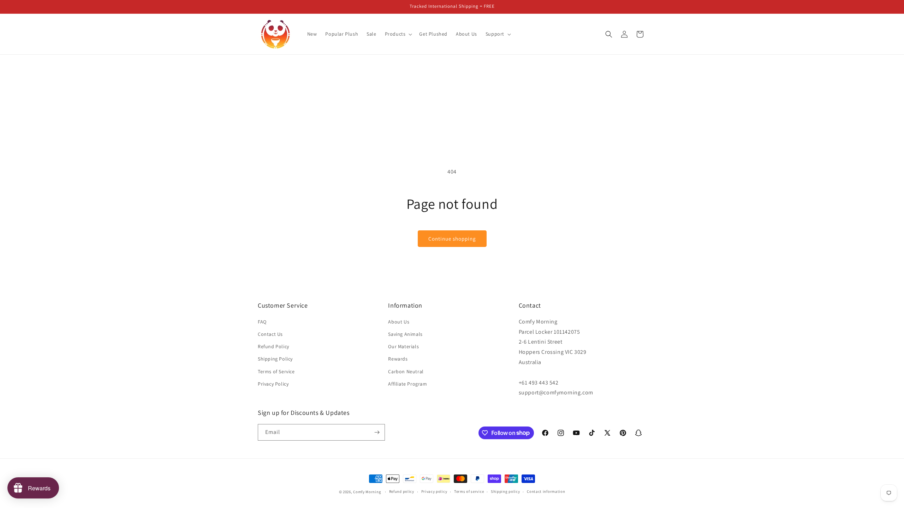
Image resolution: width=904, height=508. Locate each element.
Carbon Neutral (405, 371)
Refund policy (401, 491)
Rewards (398, 359)
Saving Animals (405, 334)
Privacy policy (434, 491)
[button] (398, 33)
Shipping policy (505, 491)
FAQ (262, 322)
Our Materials (403, 346)
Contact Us (270, 334)
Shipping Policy (275, 359)
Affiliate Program (407, 384)
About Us (398, 322)
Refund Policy (273, 346)
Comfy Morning (367, 491)
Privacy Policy (273, 384)
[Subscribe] (377, 432)
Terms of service (469, 491)
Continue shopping (452, 238)
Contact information (546, 491)
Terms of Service (276, 371)
